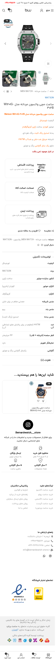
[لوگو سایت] (28, 10)
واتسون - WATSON (11, 239)
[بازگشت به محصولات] (7, 91)
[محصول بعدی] (4, 91)
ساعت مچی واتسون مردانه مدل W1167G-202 (41, 409)
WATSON (49, 97)
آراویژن (15, 629)
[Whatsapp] (44, 556)
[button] (51, 44)
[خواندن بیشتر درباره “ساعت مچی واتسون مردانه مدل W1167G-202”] (43, 400)
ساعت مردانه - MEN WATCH (33, 91)
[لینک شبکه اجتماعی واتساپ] (38, 245)
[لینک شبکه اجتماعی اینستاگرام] (42, 245)
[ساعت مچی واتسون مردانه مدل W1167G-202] (41, 393)
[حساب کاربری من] (42, 10)
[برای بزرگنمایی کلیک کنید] (48, 63)
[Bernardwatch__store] (28, 425)
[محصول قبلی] (11, 91)
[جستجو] (4, 10)
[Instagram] (50, 556)
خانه (52, 91)
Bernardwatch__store (28, 433)
